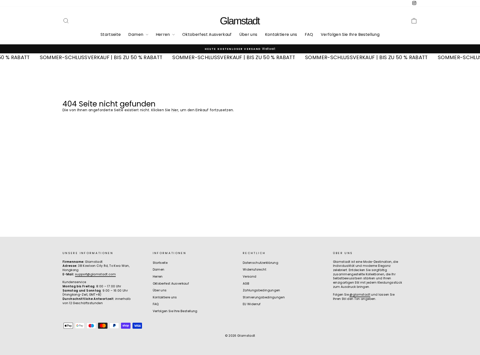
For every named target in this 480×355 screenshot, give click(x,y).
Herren (163, 34)
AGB (246, 284)
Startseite (110, 34)
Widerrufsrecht (254, 270)
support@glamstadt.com (95, 274)
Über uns (248, 34)
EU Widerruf (252, 304)
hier (175, 109)
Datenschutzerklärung (260, 263)
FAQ (309, 34)
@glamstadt (360, 295)
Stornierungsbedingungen (264, 297)
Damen (136, 34)
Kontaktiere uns (281, 34)
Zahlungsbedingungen (261, 290)
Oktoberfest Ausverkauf (207, 34)
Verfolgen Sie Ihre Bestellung (350, 34)
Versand (249, 277)
